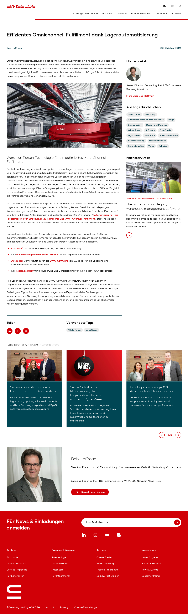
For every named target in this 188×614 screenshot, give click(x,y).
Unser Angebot (150, 557)
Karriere (176, 13)
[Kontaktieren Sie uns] (164, 6)
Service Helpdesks (17, 569)
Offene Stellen (104, 557)
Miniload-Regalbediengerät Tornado (37, 254)
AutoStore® (17, 260)
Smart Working (105, 563)
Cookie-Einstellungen (86, 607)
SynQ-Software (59, 260)
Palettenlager (59, 557)
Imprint (50, 607)
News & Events (149, 569)
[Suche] (179, 6)
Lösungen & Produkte (85, 13)
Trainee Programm (107, 569)
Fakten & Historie (151, 563)
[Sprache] (172, 6)
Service (122, 13)
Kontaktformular (16, 563)
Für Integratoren (61, 575)
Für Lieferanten (15, 575)
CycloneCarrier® (25, 270)
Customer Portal (150, 575)
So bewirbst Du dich (107, 575)
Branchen (107, 13)
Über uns (162, 13)
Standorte (12, 557)
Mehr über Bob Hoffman (140, 95)
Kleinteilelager (60, 563)
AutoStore (57, 569)
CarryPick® (17, 248)
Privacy (64, 607)
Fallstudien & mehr (141, 13)
